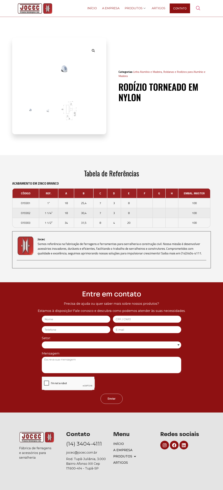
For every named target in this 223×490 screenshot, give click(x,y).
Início (92, 8)
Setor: (46, 338)
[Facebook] (174, 445)
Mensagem (51, 353)
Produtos (134, 8)
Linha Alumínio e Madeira (147, 72)
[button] (93, 51)
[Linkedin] (183, 445)
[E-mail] (19, 266)
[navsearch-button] (197, 8)
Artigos (158, 8)
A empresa (111, 8)
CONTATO (180, 8)
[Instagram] (164, 445)
